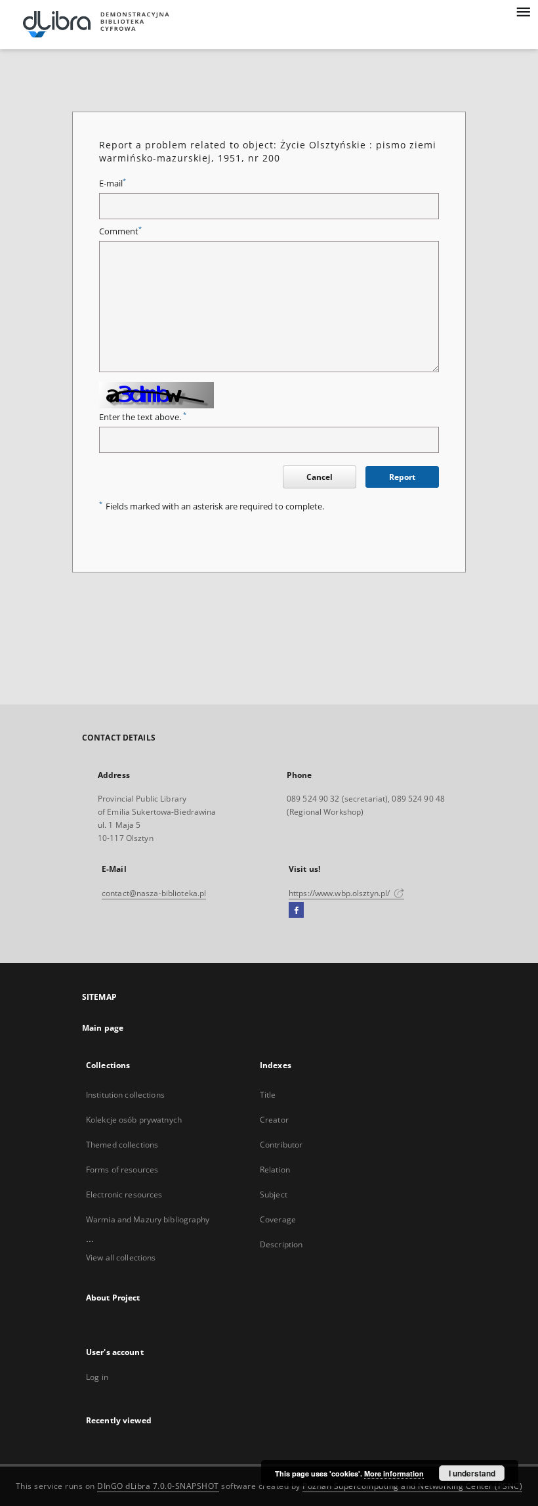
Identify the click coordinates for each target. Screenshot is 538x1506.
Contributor (281, 1144)
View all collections (120, 1257)
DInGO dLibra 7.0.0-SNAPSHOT (158, 1486)
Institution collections (125, 1094)
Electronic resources (124, 1194)
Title (268, 1094)
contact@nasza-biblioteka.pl (154, 893)
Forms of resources (122, 1169)
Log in (97, 1377)
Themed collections (122, 1144)
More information (394, 1473)
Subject (273, 1194)
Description (281, 1244)
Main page (102, 1027)
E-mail (112, 183)
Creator (274, 1119)
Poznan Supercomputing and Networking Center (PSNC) (412, 1486)
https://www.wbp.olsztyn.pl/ (340, 893)
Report (402, 477)
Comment (120, 231)
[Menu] (523, 10)
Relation (275, 1169)
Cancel (319, 477)
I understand (472, 1473)
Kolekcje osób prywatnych (134, 1119)
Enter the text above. (142, 417)
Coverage (278, 1219)
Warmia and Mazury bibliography (148, 1219)
